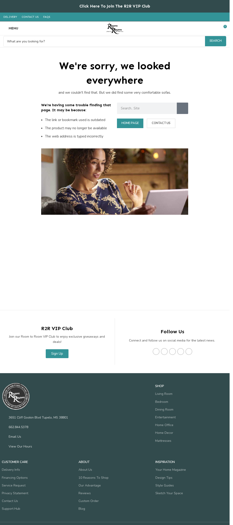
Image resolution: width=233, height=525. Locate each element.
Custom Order (89, 501)
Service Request (13, 485)
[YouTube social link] (172, 351)
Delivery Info (11, 470)
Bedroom (161, 402)
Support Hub (11, 509)
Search (216, 41)
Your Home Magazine (170, 470)
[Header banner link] (115, 6)
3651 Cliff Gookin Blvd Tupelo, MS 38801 (38, 417)
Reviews (85, 493)
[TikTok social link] (188, 351)
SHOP (159, 386)
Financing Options (15, 478)
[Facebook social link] (156, 351)
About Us (85, 470)
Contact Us (10, 501)
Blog (82, 509)
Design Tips (163, 478)
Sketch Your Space (169, 493)
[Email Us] (4, 436)
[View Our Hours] (4, 446)
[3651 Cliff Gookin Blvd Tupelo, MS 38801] (4, 417)
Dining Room (164, 409)
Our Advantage (90, 485)
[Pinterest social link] (180, 351)
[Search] (182, 108)
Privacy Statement (15, 493)
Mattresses (163, 441)
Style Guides (164, 485)
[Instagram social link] (164, 351)
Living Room (163, 394)
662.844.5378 (18, 427)
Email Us (15, 436)
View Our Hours (20, 446)
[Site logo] (114, 28)
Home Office (164, 425)
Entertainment (165, 417)
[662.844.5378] (4, 427)
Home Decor (164, 433)
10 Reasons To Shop (94, 478)
